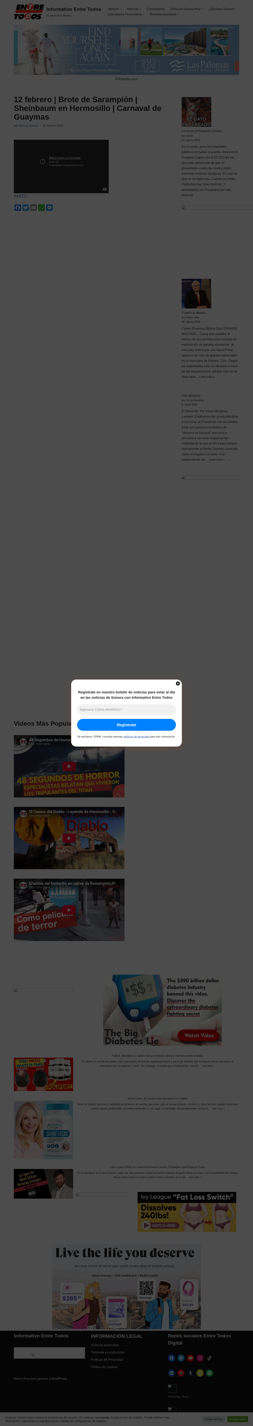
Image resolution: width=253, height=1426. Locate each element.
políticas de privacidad (136, 736)
